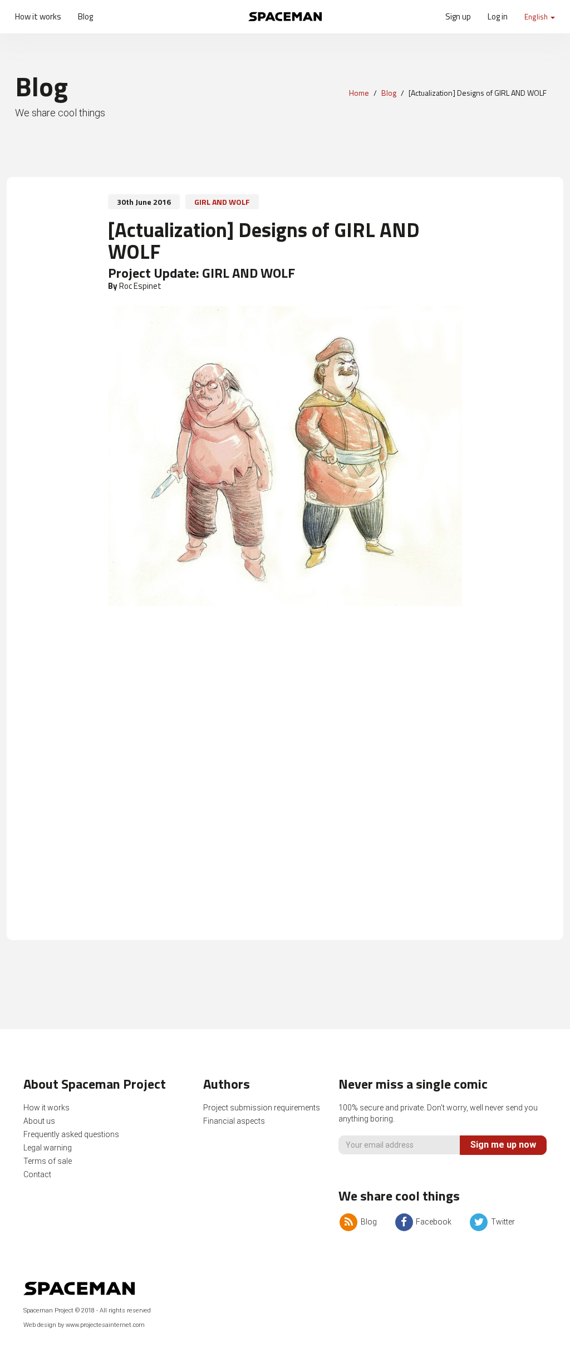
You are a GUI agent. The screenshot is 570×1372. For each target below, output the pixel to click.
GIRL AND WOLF (222, 202)
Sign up (458, 16)
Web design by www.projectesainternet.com (84, 1325)
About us (39, 1121)
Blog (85, 16)
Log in (498, 16)
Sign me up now (503, 1144)
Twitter (501, 1221)
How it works (38, 16)
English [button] (536, 16)
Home (359, 93)
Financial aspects (234, 1121)
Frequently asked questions (71, 1134)
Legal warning (47, 1147)
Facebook (432, 1221)
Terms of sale (47, 1161)
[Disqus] (285, 779)
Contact (37, 1174)
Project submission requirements (261, 1107)
